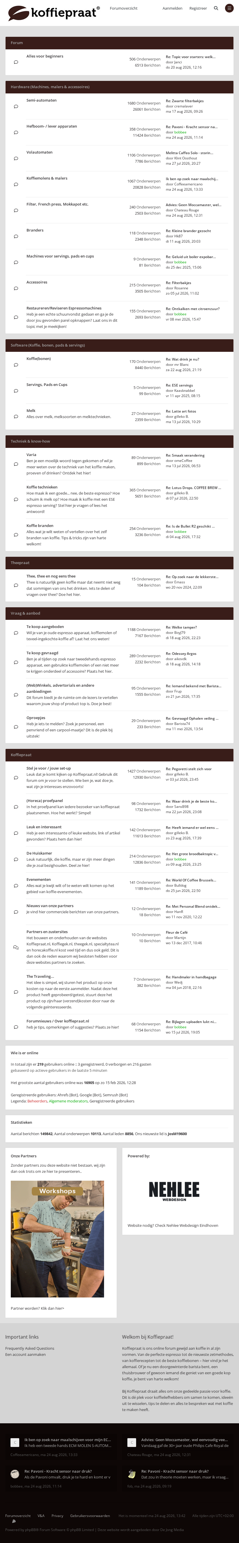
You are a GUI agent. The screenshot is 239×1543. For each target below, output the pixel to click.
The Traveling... (40, 976)
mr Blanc (181, 364)
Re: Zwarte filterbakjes (185, 100)
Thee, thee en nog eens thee (51, 576)
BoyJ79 (179, 632)
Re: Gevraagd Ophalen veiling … (192, 718)
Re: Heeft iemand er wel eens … (192, 827)
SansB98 (181, 806)
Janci (178, 62)
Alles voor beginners (45, 56)
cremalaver (183, 106)
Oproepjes (36, 717)
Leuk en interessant (44, 826)
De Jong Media (172, 1529)
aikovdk (180, 658)
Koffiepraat (21, 754)
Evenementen (39, 879)
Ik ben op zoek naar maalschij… (192, 178)
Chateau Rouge (186, 210)
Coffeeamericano (188, 184)
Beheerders (37, 1101)
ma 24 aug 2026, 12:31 (172, 1454)
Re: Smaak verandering (185, 455)
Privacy (57, 1515)
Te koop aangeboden (45, 626)
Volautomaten (39, 152)
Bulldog (180, 885)
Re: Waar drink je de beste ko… (191, 801)
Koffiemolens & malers (47, 178)
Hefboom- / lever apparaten (52, 126)
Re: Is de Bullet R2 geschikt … (190, 526)
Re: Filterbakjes (178, 282)
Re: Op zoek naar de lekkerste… (192, 576)
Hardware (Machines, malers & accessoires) (50, 86)
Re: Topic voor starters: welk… (191, 56)
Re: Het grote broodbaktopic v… (192, 853)
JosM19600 (177, 1133)
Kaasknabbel (184, 390)
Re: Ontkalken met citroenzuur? (192, 308)
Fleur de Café (177, 932)
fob (130, 1486)
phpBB (30, 1529)
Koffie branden (40, 525)
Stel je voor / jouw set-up (49, 768)
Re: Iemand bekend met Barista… (194, 685)
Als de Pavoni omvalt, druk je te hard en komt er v (67, 1477)
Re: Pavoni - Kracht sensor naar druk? (58, 1471)
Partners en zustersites (47, 931)
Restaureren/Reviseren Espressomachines (64, 308)
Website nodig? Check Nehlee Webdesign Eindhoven (173, 1225)
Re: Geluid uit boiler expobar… (191, 256)
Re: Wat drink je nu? (182, 359)
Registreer (198, 8)
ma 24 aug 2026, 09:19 (152, 1486)
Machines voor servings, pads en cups (60, 256)
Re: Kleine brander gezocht (188, 230)
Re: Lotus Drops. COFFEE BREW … (193, 487)
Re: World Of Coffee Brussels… (191, 880)
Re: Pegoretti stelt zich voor (189, 768)
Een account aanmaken (25, 1354)
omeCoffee (183, 460)
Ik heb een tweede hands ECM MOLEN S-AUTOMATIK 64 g (68, 1445)
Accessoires (37, 282)
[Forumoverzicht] (54, 13)
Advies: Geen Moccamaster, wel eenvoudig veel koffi (185, 1439)
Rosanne (181, 288)
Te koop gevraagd (42, 652)
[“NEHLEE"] (174, 1219)
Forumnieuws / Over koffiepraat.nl (58, 1021)
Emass (179, 582)
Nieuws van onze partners (50, 905)
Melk (31, 410)
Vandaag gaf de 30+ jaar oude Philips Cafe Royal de (185, 1445)
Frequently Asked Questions (29, 1348)
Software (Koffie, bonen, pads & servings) (48, 345)
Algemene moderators (68, 1101)
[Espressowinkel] (57, 1296)
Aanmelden (172, 8)
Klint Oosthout (185, 158)
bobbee (180, 132)
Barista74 (182, 723)
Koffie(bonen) (39, 358)
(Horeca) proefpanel (45, 800)
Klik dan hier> (52, 1308)
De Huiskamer (39, 853)
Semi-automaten (42, 100)
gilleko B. (181, 416)
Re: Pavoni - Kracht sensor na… (192, 126)
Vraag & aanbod (25, 613)
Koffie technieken (42, 487)
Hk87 (178, 236)
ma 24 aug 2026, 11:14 (42, 1486)
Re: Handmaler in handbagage (191, 977)
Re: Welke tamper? (181, 627)
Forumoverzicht (18, 1515)
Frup (178, 691)
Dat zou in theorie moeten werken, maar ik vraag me (185, 1477)
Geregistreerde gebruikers (111, 1101)
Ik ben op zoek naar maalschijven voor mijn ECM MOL (68, 1439)
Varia (31, 454)
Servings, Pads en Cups (47, 384)
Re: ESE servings (179, 385)
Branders (35, 230)
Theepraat (20, 562)
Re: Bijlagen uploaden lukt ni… (191, 1021)
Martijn (180, 937)
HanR (178, 911)
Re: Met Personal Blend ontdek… (193, 906)
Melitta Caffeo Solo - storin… (189, 152)
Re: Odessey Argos (181, 653)
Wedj (178, 982)
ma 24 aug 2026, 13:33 (59, 1454)
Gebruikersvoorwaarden (90, 1515)
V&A (41, 1515)
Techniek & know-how (30, 441)
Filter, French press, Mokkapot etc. (58, 204)
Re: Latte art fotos (181, 411)
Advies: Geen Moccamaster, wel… (194, 204)
